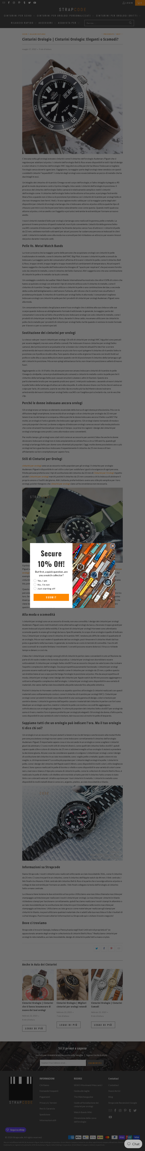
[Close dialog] (112, 546)
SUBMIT (51, 597)
